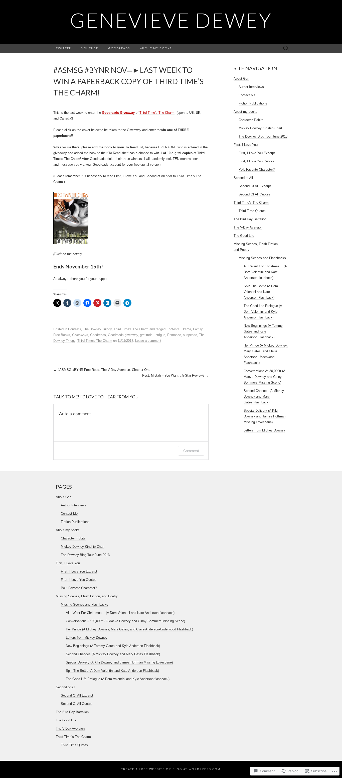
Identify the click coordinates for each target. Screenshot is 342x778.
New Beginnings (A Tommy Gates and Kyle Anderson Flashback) (263, 331)
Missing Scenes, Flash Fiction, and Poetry (87, 596)
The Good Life (244, 236)
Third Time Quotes (252, 211)
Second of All (243, 178)
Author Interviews (251, 87)
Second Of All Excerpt (255, 186)
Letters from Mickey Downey (264, 430)
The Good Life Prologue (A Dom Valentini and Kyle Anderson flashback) (263, 311)
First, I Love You (246, 145)
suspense (190, 335)
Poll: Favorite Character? (257, 169)
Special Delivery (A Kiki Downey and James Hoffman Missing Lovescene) (264, 416)
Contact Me (247, 95)
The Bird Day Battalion (250, 219)
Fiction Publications (253, 103)
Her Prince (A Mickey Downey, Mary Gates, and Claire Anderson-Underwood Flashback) (129, 629)
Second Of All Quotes (254, 194)
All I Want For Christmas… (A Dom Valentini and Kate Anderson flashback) (265, 272)
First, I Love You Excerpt (257, 153)
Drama (186, 329)
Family (198, 329)
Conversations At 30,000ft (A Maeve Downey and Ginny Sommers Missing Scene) (264, 376)
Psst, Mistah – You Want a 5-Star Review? (175, 375)
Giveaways (80, 335)
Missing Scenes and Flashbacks (262, 258)
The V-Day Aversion (248, 227)
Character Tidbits (251, 120)
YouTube (89, 48)
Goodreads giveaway (123, 335)
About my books (156, 48)
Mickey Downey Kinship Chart (260, 128)
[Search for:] (286, 48)
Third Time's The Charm (131, 329)
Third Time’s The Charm (157, 113)
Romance (174, 335)
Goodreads (119, 48)
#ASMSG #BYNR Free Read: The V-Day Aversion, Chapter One (101, 370)
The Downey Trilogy (97, 329)
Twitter (63, 48)
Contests (74, 329)
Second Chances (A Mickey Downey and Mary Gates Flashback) (264, 396)
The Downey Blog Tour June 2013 (263, 136)
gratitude (146, 335)
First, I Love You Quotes (256, 161)
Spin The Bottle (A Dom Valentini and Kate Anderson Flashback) (261, 291)
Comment (191, 451)
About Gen (241, 78)
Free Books (61, 335)
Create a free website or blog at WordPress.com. (171, 769)
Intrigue (159, 335)
